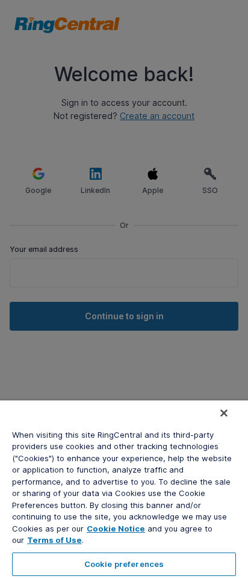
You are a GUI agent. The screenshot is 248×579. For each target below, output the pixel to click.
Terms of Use (54, 540)
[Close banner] (224, 413)
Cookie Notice (116, 528)
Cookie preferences (124, 564)
